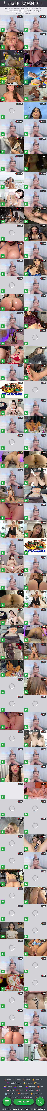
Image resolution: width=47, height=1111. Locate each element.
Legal (43, 1109)
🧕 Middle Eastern (14, 1083)
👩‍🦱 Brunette (18, 1087)
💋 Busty (19, 1090)
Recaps (27, 1109)
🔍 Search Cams (36, 1104)
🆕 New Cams (10, 1094)
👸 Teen (37, 1083)
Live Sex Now (23, 1101)
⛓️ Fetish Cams (27, 1097)
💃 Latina (26, 1080)
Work (21, 1109)
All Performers (35, 1109)
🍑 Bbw (40, 1087)
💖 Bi (38, 1090)
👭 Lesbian (29, 1090)
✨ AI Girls (39, 1097)
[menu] (7, 1101)
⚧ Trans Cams (36, 1094)
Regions (16, 1109)
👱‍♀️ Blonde (8, 1087)
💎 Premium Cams (11, 1097)
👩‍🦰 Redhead (30, 1087)
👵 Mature (27, 1083)
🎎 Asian (7, 1080)
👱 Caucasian (37, 1080)
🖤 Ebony (17, 1080)
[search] (40, 1101)
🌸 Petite (10, 1090)
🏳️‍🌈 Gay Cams (23, 1094)
